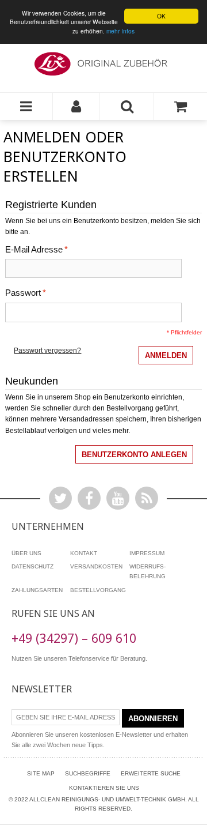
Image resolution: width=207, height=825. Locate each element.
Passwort (23, 292)
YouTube (117, 498)
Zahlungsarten (37, 590)
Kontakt (83, 553)
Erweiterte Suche (151, 773)
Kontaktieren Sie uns (104, 788)
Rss (146, 498)
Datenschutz (32, 566)
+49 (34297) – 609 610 (74, 638)
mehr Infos (120, 31)
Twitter (60, 498)
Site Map (41, 773)
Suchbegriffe (87, 773)
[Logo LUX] (103, 64)
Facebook (89, 498)
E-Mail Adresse (34, 249)
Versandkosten (96, 566)
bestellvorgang (98, 590)
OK (161, 16)
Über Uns (26, 553)
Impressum (146, 553)
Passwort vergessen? (47, 350)
